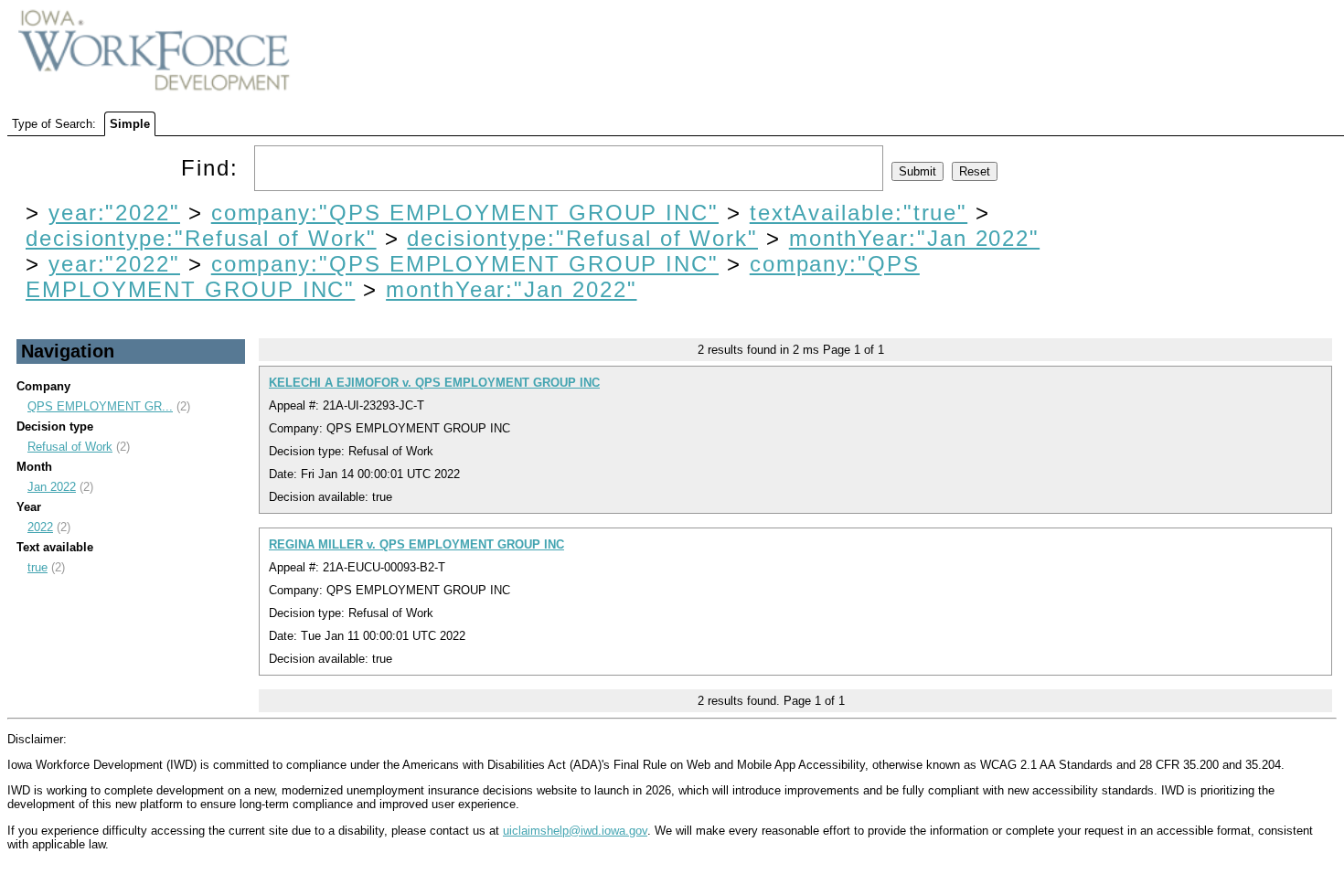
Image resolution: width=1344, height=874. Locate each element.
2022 (40, 527)
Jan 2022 (51, 487)
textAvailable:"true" (858, 212)
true (37, 567)
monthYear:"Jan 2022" (914, 238)
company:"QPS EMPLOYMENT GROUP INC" (465, 212)
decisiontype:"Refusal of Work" (201, 238)
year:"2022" (114, 212)
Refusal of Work (69, 446)
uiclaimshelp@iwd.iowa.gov (575, 830)
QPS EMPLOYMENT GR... (100, 406)
